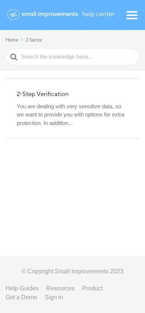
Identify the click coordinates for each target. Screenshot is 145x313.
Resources (60, 288)
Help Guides (22, 288)
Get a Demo (21, 297)
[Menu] (132, 15)
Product (92, 288)
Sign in (54, 297)
